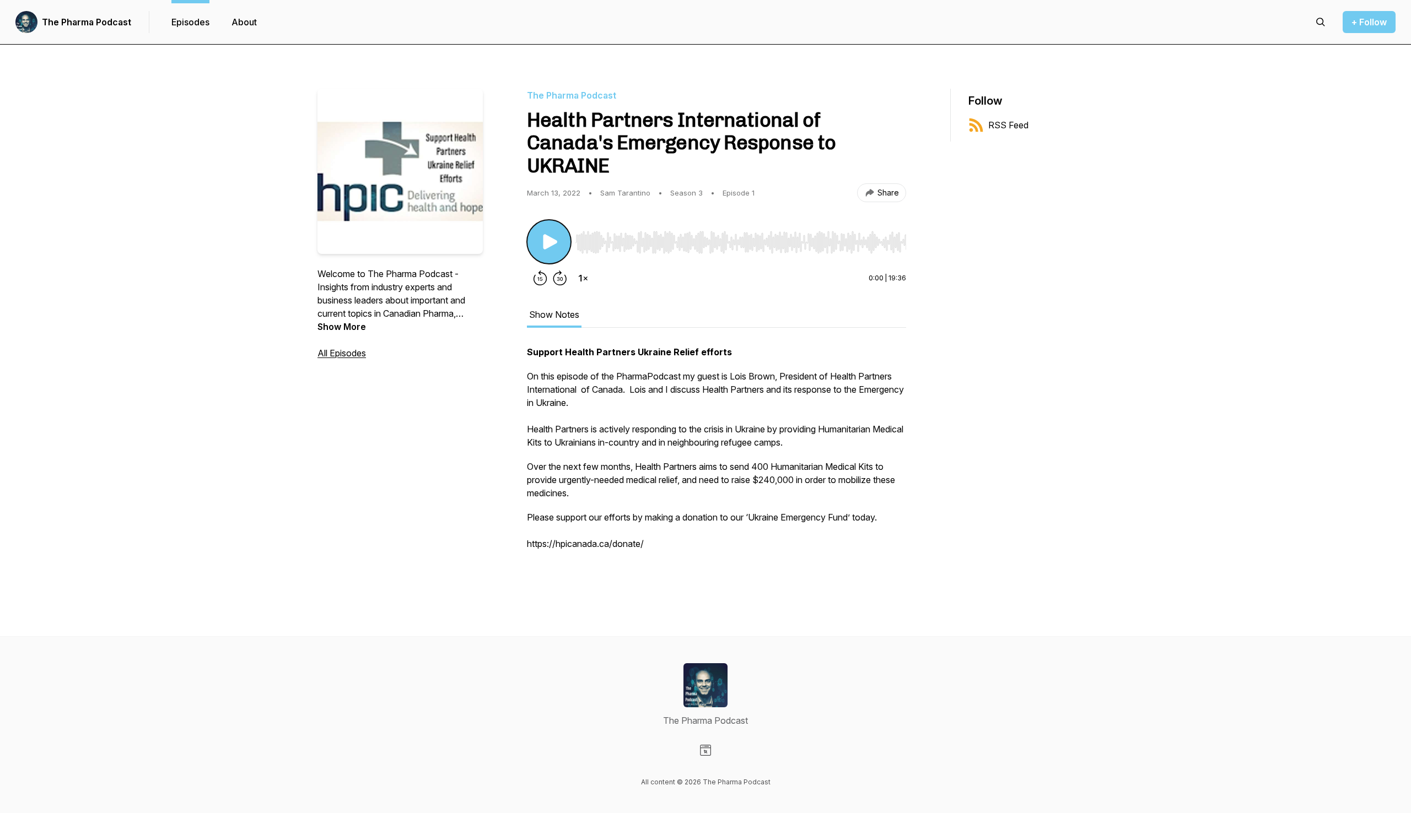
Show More (341, 326)
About (244, 22)
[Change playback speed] (583, 278)
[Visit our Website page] (705, 750)
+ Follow (1369, 22)
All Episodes (341, 353)
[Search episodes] (1320, 22)
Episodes (190, 22)
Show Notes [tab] (554, 314)
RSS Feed (1008, 125)
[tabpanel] (716, 459)
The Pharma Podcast (86, 22)
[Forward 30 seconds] (560, 278)
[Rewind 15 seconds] (540, 278)
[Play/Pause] (549, 242)
